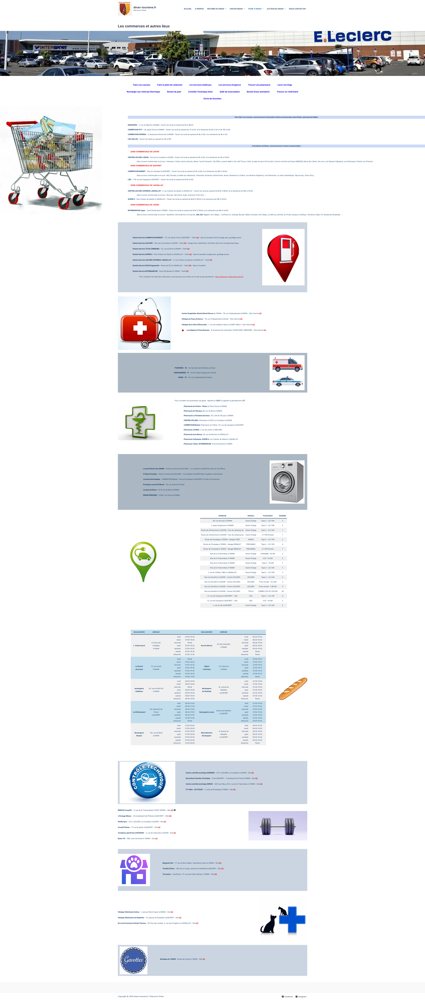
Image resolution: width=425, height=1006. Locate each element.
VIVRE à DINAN (254, 9)
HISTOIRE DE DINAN (215, 9)
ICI (198, 238)
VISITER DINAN (236, 9)
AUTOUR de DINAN (275, 9)
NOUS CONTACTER (297, 9)
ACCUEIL (188, 9)
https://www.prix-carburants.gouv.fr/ (229, 277)
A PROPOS (199, 9)
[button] (225, 8)
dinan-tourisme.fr (144, 7)
